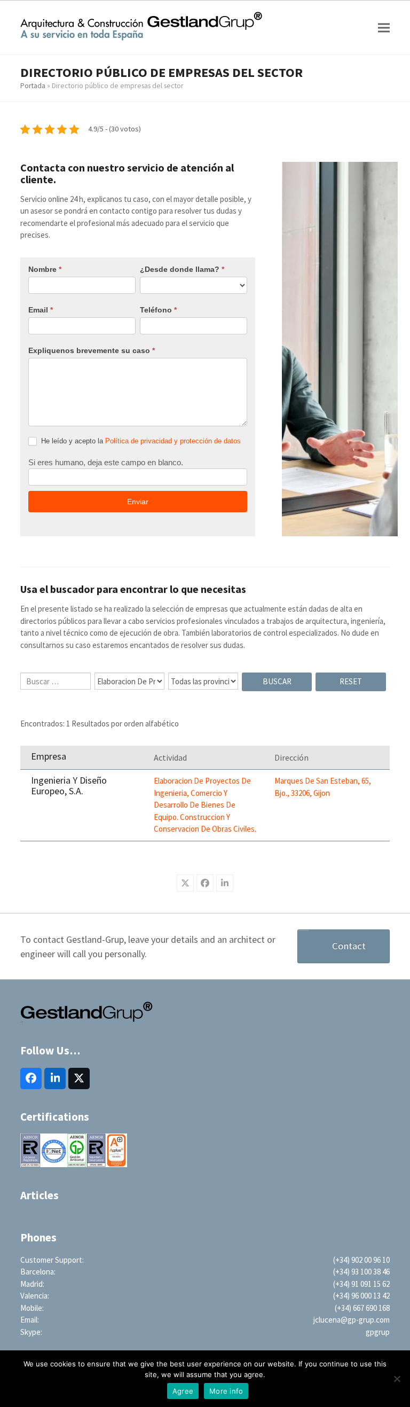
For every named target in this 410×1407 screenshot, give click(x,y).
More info (226, 1391)
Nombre (44, 269)
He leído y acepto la (140, 441)
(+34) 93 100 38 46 (361, 1272)
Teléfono (158, 310)
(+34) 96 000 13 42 (361, 1296)
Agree (182, 1391)
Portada (32, 85)
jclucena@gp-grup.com (351, 1320)
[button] (384, 27)
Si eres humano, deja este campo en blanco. (105, 462)
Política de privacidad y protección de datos (173, 441)
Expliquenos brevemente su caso (91, 350)
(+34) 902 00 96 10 (361, 1260)
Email (40, 310)
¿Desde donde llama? (182, 269)
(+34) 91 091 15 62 (361, 1284)
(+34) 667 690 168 (362, 1308)
